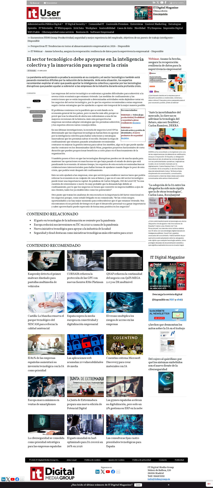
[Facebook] (165, 2)
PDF (171, 299)
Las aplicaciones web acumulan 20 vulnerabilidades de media (85, 362)
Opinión (32, 28)
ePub (179, 299)
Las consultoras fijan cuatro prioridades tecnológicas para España (123, 442)
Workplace (91, 28)
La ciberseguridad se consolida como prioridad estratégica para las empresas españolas (46, 442)
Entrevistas (136, 24)
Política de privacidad (141, 460)
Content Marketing (156, 24)
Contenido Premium (117, 24)
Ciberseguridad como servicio (58, 32)
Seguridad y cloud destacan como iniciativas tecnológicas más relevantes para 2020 (83, 233)
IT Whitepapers (63, 28)
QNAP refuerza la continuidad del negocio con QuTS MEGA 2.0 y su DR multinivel (124, 278)
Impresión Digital (173, 28)
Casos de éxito (125, 28)
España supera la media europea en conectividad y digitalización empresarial (82, 320)
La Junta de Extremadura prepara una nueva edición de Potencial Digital (84, 404)
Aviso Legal (71, 460)
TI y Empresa (154, 28)
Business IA (82, 32)
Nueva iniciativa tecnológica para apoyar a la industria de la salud (72, 229)
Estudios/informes (38, 112)
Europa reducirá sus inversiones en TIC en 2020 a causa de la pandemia (76, 225)
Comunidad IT (96, 24)
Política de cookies (92, 460)
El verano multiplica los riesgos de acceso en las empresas (120, 320)
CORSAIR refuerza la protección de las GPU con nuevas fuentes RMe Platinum (85, 278)
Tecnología (37, 116)
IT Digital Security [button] (75, 24)
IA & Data (79, 28)
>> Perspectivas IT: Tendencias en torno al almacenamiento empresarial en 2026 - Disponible (79, 46)
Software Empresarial (102, 32)
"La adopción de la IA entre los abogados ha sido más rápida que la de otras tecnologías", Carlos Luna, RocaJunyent (166, 190)
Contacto (163, 460)
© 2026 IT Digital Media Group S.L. (44, 460)
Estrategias (175, 24)
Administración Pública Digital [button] (44, 24)
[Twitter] (157, 2)
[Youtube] (161, 2)
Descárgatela (160, 14)
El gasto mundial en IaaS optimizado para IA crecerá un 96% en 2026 (85, 442)
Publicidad (179, 460)
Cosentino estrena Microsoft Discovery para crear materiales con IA (123, 362)
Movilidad (139, 28)
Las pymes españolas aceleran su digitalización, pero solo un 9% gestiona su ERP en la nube (124, 404)
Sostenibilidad (107, 28)
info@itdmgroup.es (159, 479)
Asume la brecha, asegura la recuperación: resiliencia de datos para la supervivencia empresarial (164, 64)
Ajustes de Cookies (116, 460)
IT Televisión (46, 28)
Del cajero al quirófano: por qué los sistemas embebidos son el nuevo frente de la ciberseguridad (165, 364)
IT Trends (37, 120)
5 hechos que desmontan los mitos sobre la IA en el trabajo (166, 326)
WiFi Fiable (34, 32)
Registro (137, 123)
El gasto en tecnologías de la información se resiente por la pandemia (74, 221)
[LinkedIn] (154, 2)
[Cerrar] (169, 485)
